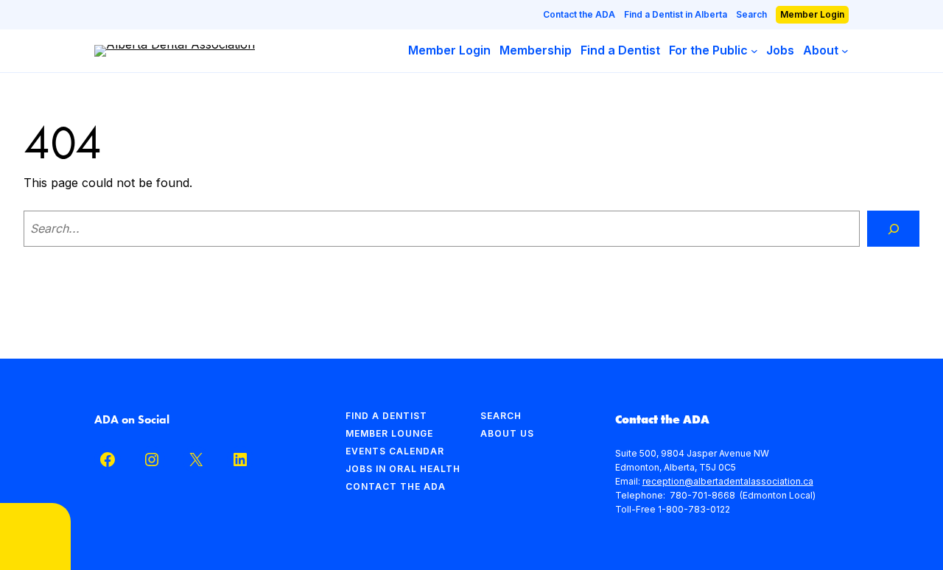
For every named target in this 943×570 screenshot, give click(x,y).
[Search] (893, 229)
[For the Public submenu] (754, 50)
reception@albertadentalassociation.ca (727, 481)
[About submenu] (845, 50)
